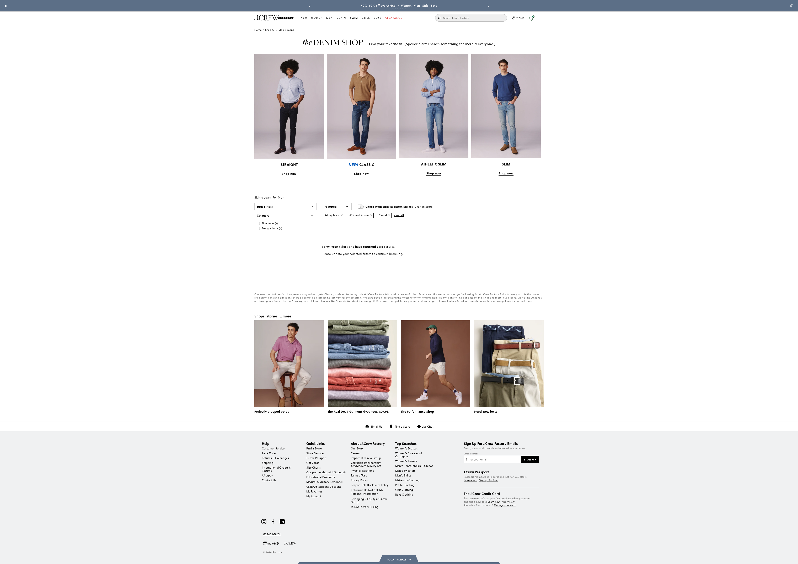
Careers (356, 453)
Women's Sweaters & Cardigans (408, 454)
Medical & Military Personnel (324, 482)
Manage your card (505, 505)
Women (406, 5)
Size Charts (313, 467)
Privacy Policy (359, 480)
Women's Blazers (406, 461)
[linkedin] (282, 521)
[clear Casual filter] (389, 215)
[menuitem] (304, 18)
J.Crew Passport (316, 458)
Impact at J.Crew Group (366, 458)
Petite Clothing (405, 485)
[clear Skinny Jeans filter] (342, 215)
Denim (341, 18)
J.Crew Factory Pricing (364, 507)
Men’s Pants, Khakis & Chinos (414, 466)
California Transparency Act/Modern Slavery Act (366, 464)
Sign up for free (488, 480)
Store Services (315, 453)
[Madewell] (271, 543)
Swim (354, 18)
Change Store (424, 207)
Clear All (399, 215)
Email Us (376, 426)
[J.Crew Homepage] (274, 17)
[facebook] (273, 521)
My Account (313, 496)
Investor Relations (362, 471)
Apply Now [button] (508, 502)
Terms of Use (359, 475)
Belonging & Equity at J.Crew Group (369, 500)
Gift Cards (312, 463)
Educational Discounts (320, 477)
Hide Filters (265, 207)
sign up (530, 459)
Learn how (494, 502)
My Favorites (314, 491)
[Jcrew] (290, 543)
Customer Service (273, 448)
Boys (434, 5)
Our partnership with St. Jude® (326, 472)
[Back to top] (790, 556)
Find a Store (402, 426)
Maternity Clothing (407, 480)
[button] (532, 18)
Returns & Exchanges (275, 458)
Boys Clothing (404, 494)
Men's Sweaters (405, 471)
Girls (425, 5)
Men (417, 5)
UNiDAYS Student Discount (323, 487)
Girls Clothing (404, 490)
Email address (471, 454)
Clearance (393, 18)
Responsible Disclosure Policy (369, 485)
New (304, 18)
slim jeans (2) (270, 223)
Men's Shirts (403, 475)
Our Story (357, 448)
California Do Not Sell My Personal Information (367, 492)
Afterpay (267, 475)
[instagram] (263, 521)
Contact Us (269, 480)
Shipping (267, 463)
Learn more (470, 480)
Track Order (269, 453)
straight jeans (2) (272, 228)
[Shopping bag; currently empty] (541, 17)
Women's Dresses (406, 448)
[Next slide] (488, 6)
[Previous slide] (309, 6)
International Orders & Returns (276, 469)
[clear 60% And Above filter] (371, 215)
